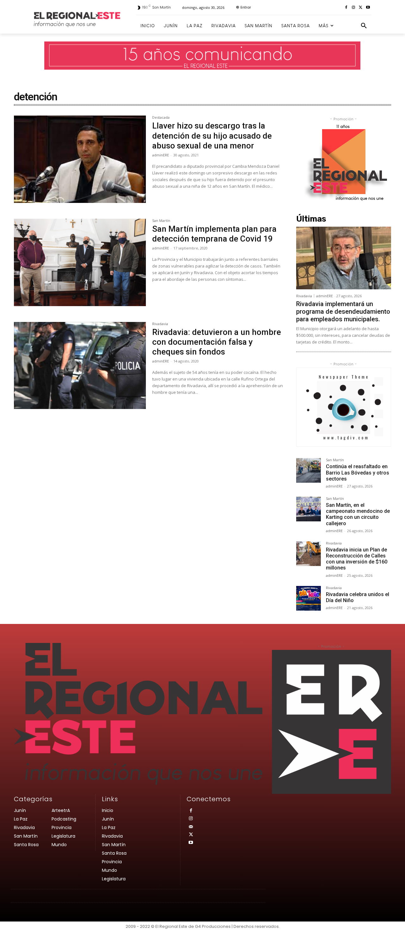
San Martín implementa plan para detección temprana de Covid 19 (214, 233)
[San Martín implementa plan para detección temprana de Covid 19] (80, 262)
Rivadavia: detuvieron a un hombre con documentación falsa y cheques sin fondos (216, 341)
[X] (360, 7)
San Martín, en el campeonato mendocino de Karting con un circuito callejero (358, 514)
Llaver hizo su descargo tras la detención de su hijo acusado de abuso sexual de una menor (212, 135)
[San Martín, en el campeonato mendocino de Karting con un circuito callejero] (308, 509)
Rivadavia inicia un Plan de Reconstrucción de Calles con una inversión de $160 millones (356, 559)
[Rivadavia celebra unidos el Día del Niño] (308, 598)
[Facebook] (346, 7)
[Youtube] (367, 7)
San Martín (161, 221)
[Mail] (191, 827)
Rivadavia (160, 324)
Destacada (161, 118)
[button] (363, 26)
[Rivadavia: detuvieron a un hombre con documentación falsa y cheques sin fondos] (80, 365)
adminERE (160, 155)
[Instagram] (353, 7)
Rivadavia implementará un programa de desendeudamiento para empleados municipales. (343, 311)
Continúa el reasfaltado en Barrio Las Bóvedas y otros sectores (357, 472)
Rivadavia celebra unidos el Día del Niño (357, 597)
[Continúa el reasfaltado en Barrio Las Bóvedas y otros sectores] (308, 470)
